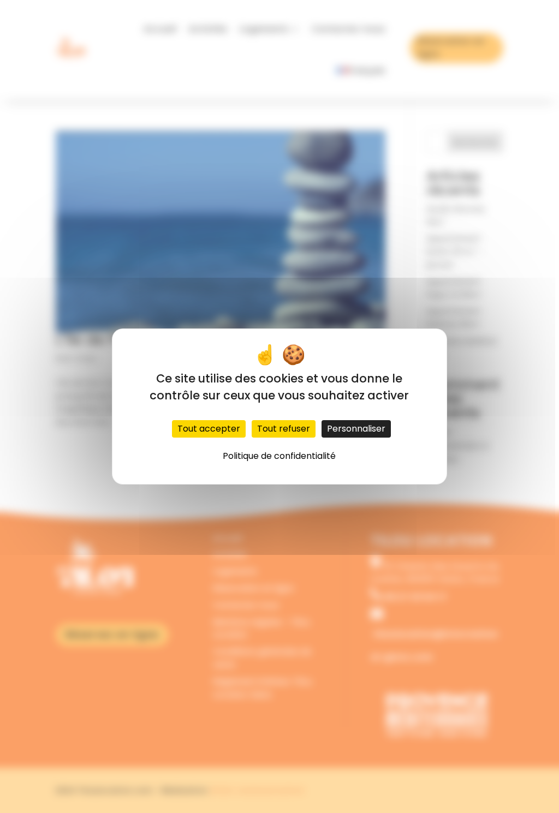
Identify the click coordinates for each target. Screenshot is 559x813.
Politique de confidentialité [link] (279, 456)
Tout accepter (208, 428)
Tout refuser (283, 428)
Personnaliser (356, 428)
